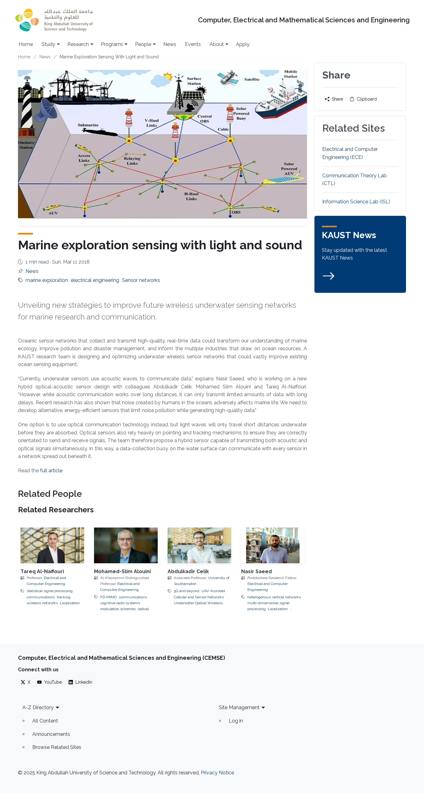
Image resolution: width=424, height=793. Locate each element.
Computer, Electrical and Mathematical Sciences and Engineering (304, 20)
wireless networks (42, 603)
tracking (63, 597)
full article (51, 471)
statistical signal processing (50, 591)
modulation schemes (118, 609)
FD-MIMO (108, 597)
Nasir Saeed (256, 571)
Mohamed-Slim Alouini (122, 571)
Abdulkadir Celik (188, 571)
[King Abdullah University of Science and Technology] (54, 20)
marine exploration (46, 280)
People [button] (143, 44)
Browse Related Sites (56, 747)
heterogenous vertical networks (274, 597)
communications (41, 597)
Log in (236, 721)
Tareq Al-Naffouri (42, 571)
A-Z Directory (38, 707)
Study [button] (48, 44)
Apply (243, 44)
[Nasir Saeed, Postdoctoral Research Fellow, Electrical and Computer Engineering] (273, 545)
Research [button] (78, 44)
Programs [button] (112, 44)
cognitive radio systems (120, 603)
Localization (70, 603)
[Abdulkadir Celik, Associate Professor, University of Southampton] (199, 545)
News (169, 44)
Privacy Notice (217, 773)
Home (26, 44)
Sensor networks (141, 280)
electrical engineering (95, 280)
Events (193, 44)
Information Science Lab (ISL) (356, 202)
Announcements (51, 734)
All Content (45, 721)
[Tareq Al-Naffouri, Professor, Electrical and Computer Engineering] (52, 545)
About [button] (217, 44)
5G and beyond (186, 591)
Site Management (239, 707)
